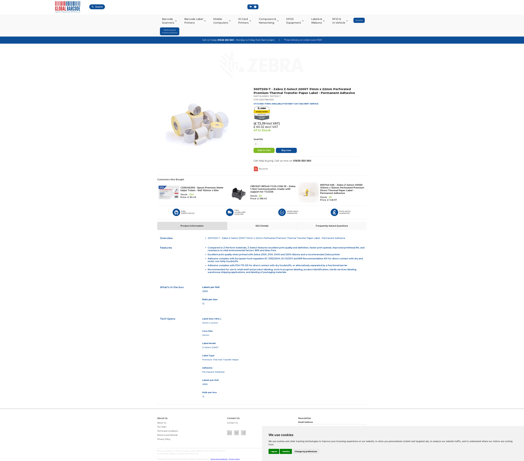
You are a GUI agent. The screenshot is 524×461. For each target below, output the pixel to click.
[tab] (192, 226)
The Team (162, 427)
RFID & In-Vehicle (338, 20)
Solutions (359, 20)
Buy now (286, 150)
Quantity (258, 139)
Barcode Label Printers (193, 20)
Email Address (305, 422)
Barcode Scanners (168, 20)
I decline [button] (286, 451)
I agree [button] (274, 451)
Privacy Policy (163, 439)
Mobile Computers (220, 20)
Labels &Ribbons (316, 20)
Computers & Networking (267, 20)
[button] (252, 6)
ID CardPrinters (243, 20)
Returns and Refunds (167, 435)
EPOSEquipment (293, 20)
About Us (161, 423)
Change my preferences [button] (306, 451)
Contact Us (232, 423)
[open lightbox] (200, 121)
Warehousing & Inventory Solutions (169, 31)
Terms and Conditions (167, 431)
